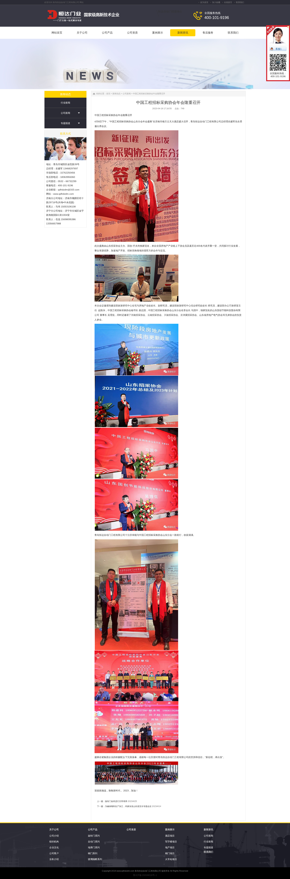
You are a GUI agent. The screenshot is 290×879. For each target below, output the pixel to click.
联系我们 (240, 2)
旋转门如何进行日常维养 (116, 801)
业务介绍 (54, 859)
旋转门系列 (94, 835)
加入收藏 (216, 2)
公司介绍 (54, 835)
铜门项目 (170, 853)
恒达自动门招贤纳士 (170, 11)
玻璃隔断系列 (95, 859)
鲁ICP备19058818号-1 (145, 875)
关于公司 (54, 829)
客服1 (279, 48)
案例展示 (170, 829)
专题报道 (65, 123)
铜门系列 (92, 853)
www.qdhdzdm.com (125, 871)
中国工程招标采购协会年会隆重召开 (149, 93)
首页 (108, 93)
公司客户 (54, 853)
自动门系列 (94, 841)
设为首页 (204, 2)
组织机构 (54, 841)
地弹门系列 (94, 847)
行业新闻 (65, 102)
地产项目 (170, 847)
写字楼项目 (171, 841)
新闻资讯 (208, 829)
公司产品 (92, 829)
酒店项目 (170, 835)
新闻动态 (116, 93)
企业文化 (54, 847)
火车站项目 (171, 859)
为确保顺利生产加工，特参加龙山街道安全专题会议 (128, 806)
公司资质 (131, 829)
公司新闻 (65, 113)
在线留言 (228, 2)
